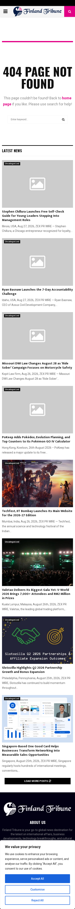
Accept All (37, 878)
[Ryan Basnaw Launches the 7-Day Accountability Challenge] (37, 262)
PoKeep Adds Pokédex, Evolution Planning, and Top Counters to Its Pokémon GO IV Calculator (36, 439)
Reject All (37, 900)
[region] (37, 874)
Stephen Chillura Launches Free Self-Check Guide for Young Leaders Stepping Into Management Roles (33, 216)
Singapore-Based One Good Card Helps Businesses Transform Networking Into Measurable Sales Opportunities (31, 751)
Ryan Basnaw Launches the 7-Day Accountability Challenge (37, 292)
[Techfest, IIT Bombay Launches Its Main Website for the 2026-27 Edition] (37, 483)
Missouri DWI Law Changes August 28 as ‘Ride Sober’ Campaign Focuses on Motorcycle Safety (37, 365)
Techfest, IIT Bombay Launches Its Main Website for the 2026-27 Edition (37, 513)
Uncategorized (12, 163)
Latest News (12, 150)
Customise (37, 889)
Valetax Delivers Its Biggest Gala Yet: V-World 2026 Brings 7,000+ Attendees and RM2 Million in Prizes (36, 594)
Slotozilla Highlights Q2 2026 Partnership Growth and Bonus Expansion (32, 670)
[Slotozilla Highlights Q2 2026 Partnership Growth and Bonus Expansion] (37, 640)
